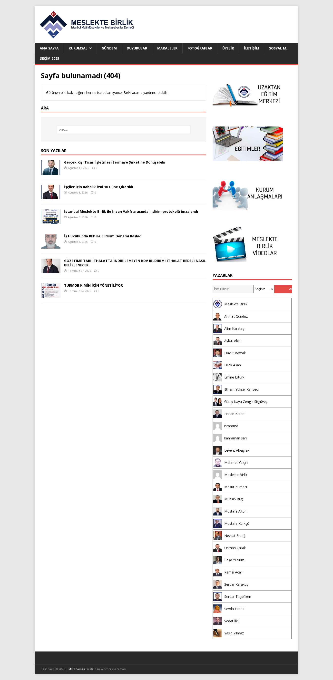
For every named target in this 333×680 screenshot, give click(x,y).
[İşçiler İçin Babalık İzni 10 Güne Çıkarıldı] (50, 196)
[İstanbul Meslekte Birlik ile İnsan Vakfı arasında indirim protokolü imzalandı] (50, 221)
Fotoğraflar (199, 48)
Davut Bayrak (235, 352)
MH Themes (77, 669)
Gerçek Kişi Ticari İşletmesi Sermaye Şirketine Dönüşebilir (114, 162)
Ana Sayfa (49, 48)
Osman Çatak (235, 547)
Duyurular (137, 48)
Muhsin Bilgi (233, 499)
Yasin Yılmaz (234, 633)
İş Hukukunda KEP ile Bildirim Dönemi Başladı (103, 236)
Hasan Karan (234, 413)
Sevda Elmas (234, 608)
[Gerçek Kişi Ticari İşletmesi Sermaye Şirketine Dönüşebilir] (50, 172)
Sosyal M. (278, 48)
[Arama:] (123, 130)
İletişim (251, 48)
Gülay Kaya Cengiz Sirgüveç (245, 401)
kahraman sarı (235, 438)
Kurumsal (78, 48)
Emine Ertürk (234, 377)
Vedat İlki (231, 621)
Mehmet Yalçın (236, 462)
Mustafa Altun (235, 511)
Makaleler (167, 48)
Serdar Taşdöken (237, 596)
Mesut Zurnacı (235, 487)
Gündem (109, 48)
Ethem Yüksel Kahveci (241, 389)
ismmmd (231, 426)
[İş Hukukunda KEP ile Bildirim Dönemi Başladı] (50, 245)
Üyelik (228, 48)
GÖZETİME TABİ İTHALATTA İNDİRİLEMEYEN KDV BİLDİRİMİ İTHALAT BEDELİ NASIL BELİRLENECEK (135, 262)
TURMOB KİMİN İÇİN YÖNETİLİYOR (93, 285)
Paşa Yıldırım (234, 560)
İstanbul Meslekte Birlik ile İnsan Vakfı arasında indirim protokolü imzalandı (131, 211)
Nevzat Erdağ (234, 535)
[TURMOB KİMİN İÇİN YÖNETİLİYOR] (50, 295)
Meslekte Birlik (235, 304)
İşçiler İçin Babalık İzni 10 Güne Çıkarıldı (98, 187)
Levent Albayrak (236, 450)
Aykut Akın (232, 340)
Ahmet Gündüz (236, 316)
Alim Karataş (234, 328)
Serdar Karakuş (236, 584)
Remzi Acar (233, 572)
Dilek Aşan (232, 365)
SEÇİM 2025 (49, 58)
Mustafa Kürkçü (236, 523)
